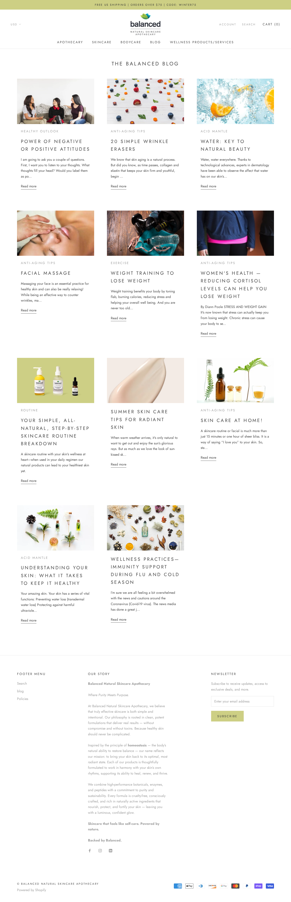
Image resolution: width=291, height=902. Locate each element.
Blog (155, 42)
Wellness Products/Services (202, 42)
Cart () (271, 24)
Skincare (102, 42)
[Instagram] (100, 850)
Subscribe (227, 716)
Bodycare (131, 42)
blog (20, 691)
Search (249, 24)
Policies (22, 698)
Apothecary (70, 42)
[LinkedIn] (110, 850)
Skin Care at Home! (232, 420)
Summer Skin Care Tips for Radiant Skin (139, 419)
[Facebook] (89, 850)
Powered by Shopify (31, 890)
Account (227, 24)
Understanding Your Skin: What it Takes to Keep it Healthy (54, 575)
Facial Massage (46, 273)
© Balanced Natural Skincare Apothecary (58, 884)
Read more (28, 186)
